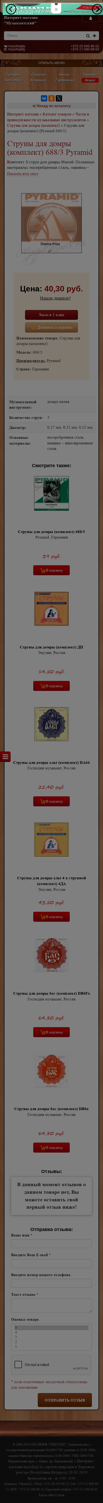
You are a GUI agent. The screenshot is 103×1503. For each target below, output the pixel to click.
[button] (56, 3)
